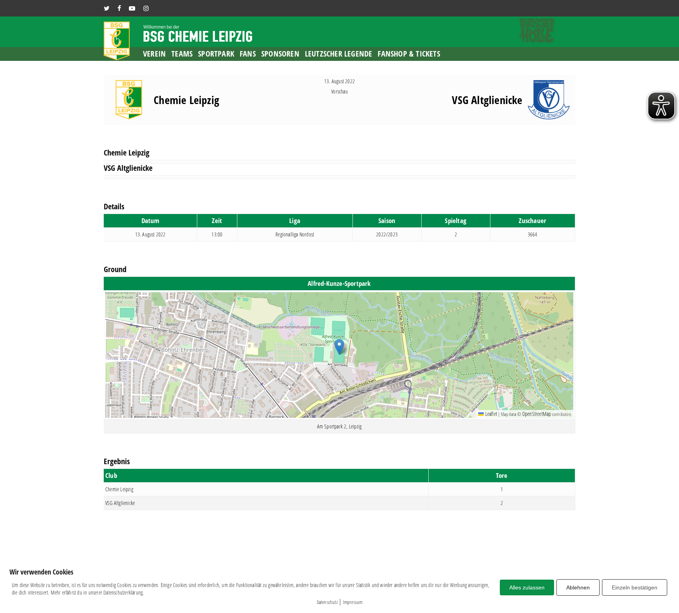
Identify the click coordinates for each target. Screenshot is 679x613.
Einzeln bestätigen (634, 587)
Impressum (353, 602)
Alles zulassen (527, 587)
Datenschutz (327, 602)
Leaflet (490, 413)
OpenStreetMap (536, 413)
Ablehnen (578, 587)
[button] (339, 347)
